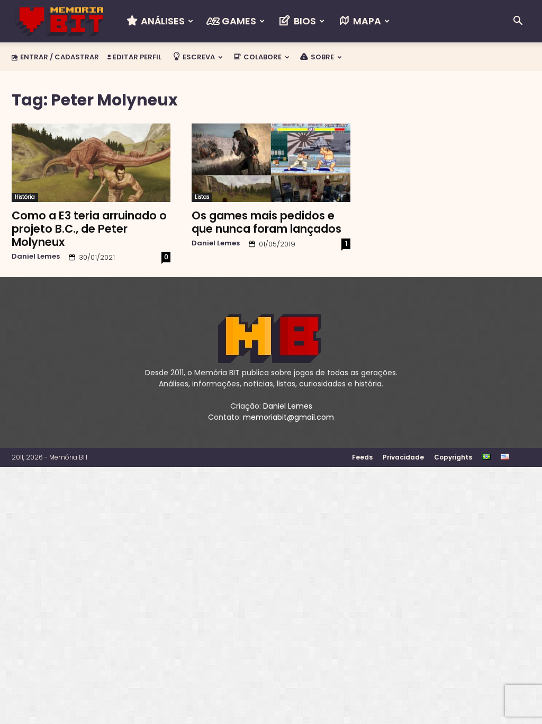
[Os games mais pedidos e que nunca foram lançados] (271, 162)
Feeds (362, 457)
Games (238, 21)
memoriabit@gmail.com (288, 417)
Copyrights (453, 457)
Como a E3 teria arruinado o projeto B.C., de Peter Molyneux (89, 229)
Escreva (198, 57)
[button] (517, 22)
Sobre (321, 57)
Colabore (262, 57)
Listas (202, 197)
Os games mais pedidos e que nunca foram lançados (266, 222)
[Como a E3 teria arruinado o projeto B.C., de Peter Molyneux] (91, 162)
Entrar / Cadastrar (59, 57)
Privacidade (403, 457)
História (25, 197)
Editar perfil (136, 57)
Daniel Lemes (36, 256)
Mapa (366, 21)
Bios (304, 21)
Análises (162, 21)
